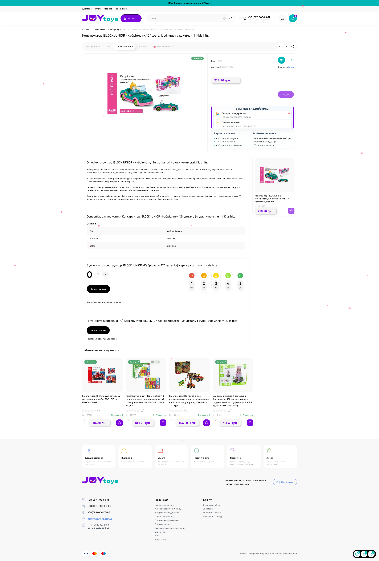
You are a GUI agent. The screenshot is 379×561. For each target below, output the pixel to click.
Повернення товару (164, 516)
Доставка (87, 8)
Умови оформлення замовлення (170, 528)
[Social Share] (292, 46)
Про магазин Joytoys (164, 505)
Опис (108, 46)
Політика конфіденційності (168, 520)
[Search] (224, 18)
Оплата (98, 8)
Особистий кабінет (212, 505)
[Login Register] (283, 18)
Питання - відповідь (163, 46)
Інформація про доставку (167, 512)
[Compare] (281, 60)
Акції (157, 535)
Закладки (208, 508)
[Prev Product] (280, 46)
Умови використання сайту (168, 508)
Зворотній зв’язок (212, 512)
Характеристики (124, 46)
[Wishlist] (290, 60)
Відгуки (143, 46)
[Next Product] (286, 46)
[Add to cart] (119, 422)
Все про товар (93, 46)
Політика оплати (163, 524)
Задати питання (98, 330)
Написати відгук (98, 289)
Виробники (160, 531)
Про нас (108, 8)
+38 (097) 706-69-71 (259, 17)
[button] (287, 350)
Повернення (121, 8)
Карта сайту (160, 539)
